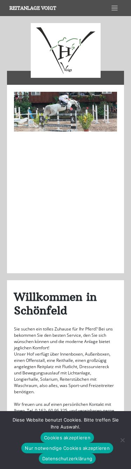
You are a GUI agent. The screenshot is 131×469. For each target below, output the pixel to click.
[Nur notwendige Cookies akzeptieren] (122, 440)
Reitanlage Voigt (32, 8)
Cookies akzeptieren (67, 437)
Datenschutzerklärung (67, 458)
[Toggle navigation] (115, 8)
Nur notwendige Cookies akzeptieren (67, 448)
